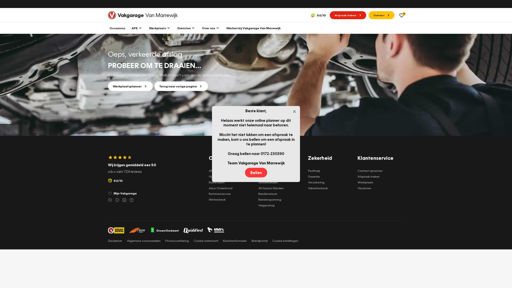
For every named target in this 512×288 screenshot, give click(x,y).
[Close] (294, 111)
